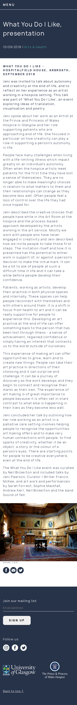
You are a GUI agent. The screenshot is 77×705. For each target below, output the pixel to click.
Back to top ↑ (13, 691)
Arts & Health (35, 47)
